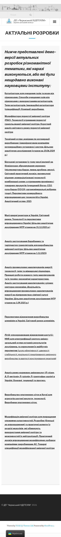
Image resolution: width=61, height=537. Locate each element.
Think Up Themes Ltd (24, 525)
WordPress (49, 525)
